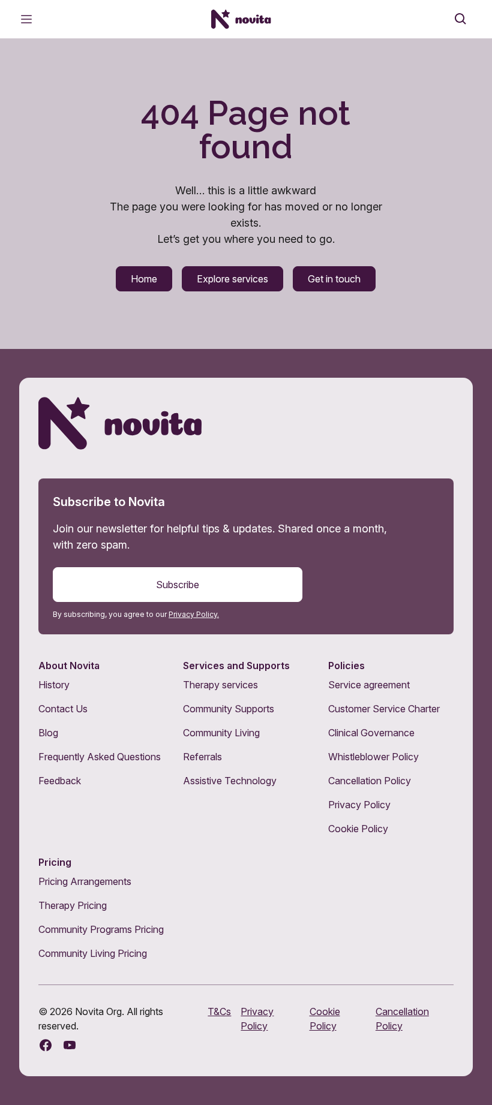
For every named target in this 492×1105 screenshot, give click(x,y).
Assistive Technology (230, 781)
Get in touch (334, 279)
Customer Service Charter (384, 709)
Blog (48, 733)
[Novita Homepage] (241, 19)
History (54, 685)
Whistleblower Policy (373, 757)
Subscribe (177, 585)
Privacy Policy (359, 805)
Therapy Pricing (72, 905)
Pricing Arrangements (84, 881)
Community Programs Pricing (101, 929)
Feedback (59, 781)
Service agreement (369, 685)
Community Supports (228, 709)
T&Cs (219, 1011)
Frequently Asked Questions (99, 757)
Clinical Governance (371, 733)
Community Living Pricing (92, 953)
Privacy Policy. (194, 614)
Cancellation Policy (369, 781)
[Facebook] (45, 1045)
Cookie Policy (358, 829)
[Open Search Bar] (461, 19)
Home (144, 279)
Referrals (202, 757)
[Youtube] (69, 1045)
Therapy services (220, 685)
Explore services (232, 279)
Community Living (221, 733)
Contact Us (63, 709)
